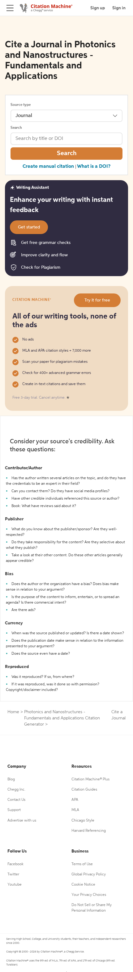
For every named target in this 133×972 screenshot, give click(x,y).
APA (74, 800)
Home (13, 712)
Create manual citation (48, 166)
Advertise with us (21, 820)
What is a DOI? (93, 166)
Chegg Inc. (16, 790)
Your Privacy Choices (88, 895)
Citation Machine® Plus (90, 779)
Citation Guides (84, 790)
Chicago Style (82, 820)
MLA (75, 810)
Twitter (13, 874)
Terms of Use (82, 864)
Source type (21, 105)
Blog (11, 779)
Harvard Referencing (88, 831)
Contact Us (16, 800)
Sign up (97, 8)
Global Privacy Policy (88, 874)
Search (16, 128)
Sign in (119, 8)
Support (14, 810)
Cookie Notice (83, 885)
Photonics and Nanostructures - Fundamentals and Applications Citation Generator (62, 718)
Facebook (15, 864)
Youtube (14, 885)
